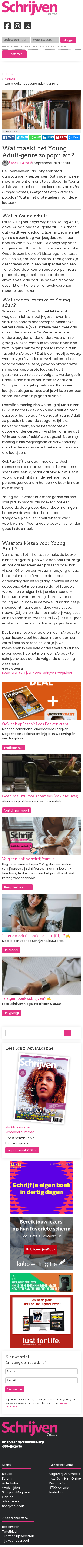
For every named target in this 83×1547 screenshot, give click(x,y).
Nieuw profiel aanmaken (16, 46)
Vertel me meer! (16, 810)
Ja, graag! (11, 1013)
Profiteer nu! (13, 748)
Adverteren (10, 1501)
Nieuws (7, 1474)
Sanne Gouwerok (20, 162)
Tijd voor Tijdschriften (18, 1536)
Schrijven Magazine (16, 1492)
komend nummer (20, 1132)
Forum (7, 1478)
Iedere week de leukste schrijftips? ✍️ (36, 936)
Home (9, 74)
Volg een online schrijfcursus (28, 859)
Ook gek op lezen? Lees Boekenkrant (35, 724)
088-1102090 (12, 1446)
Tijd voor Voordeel (15, 1541)
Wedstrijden (11, 1487)
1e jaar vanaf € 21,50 (22, 1150)
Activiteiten (10, 1483)
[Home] (31, 9)
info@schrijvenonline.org (23, 1442)
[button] (14, 54)
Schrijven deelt (13, 1506)
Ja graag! (11, 950)
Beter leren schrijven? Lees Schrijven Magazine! (37, 673)
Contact (8, 1497)
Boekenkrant (11, 1527)
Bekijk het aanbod (17, 887)
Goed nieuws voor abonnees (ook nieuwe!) (40, 796)
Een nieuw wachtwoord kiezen (50, 46)
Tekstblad (9, 1531)
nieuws (10, 79)
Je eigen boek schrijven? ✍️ (27, 998)
